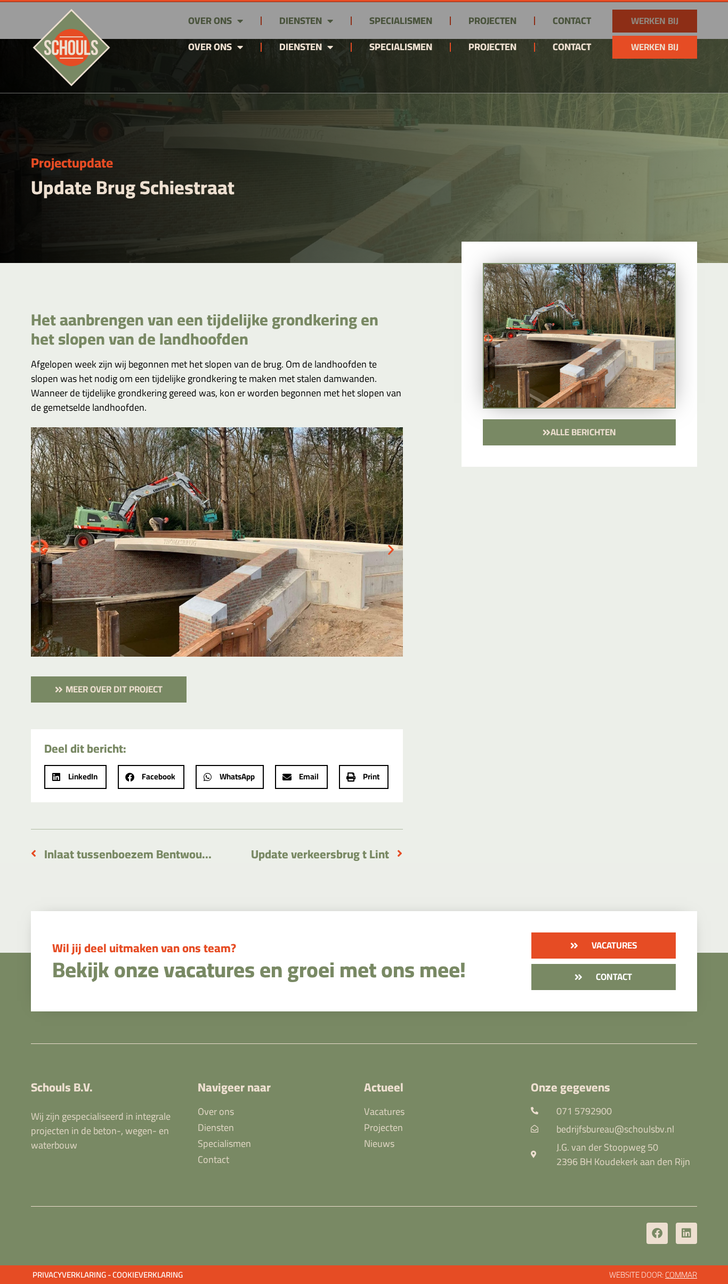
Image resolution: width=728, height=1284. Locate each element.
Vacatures (384, 1112)
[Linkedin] (686, 1233)
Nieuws (379, 1144)
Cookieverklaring (147, 1274)
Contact (572, 46)
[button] (43, 549)
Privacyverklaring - (72, 1274)
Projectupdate (72, 162)
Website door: (653, 1274)
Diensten (300, 46)
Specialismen (400, 46)
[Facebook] (657, 1233)
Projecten (492, 46)
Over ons (210, 46)
